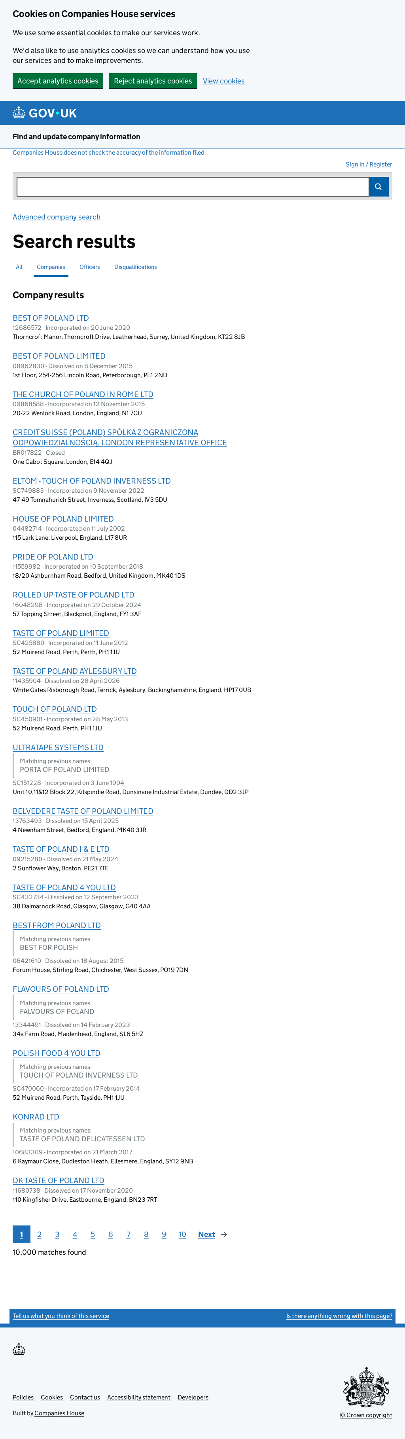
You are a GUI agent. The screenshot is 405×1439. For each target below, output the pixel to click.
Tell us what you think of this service (61, 1316)
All (19, 266)
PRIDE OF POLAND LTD (53, 557)
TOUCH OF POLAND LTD (55, 709)
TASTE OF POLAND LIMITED (61, 633)
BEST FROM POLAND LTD (57, 925)
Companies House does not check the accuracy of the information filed (108, 152)
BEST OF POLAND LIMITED (59, 356)
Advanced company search (56, 216)
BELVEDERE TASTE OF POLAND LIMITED (83, 811)
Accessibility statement (138, 1397)
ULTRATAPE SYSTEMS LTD (58, 747)
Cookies (52, 1397)
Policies (23, 1397)
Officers (89, 266)
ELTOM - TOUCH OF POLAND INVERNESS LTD (92, 481)
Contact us (85, 1397)
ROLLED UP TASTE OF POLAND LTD (73, 594)
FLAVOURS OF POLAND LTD (61, 989)
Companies (51, 266)
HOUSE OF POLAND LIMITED (63, 519)
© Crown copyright (366, 1415)
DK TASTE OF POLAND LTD (58, 1180)
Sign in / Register (369, 164)
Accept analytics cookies (57, 80)
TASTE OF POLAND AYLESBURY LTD (75, 671)
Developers (193, 1397)
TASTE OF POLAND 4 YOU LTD (64, 887)
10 (182, 1234)
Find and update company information (76, 136)
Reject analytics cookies (153, 80)
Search (379, 187)
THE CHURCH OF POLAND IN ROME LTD (83, 394)
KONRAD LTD (36, 1116)
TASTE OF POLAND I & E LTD (61, 849)
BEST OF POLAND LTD (51, 318)
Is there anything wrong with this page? (339, 1316)
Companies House (59, 1413)
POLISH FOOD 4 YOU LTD (56, 1053)
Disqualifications (135, 266)
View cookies (224, 81)
